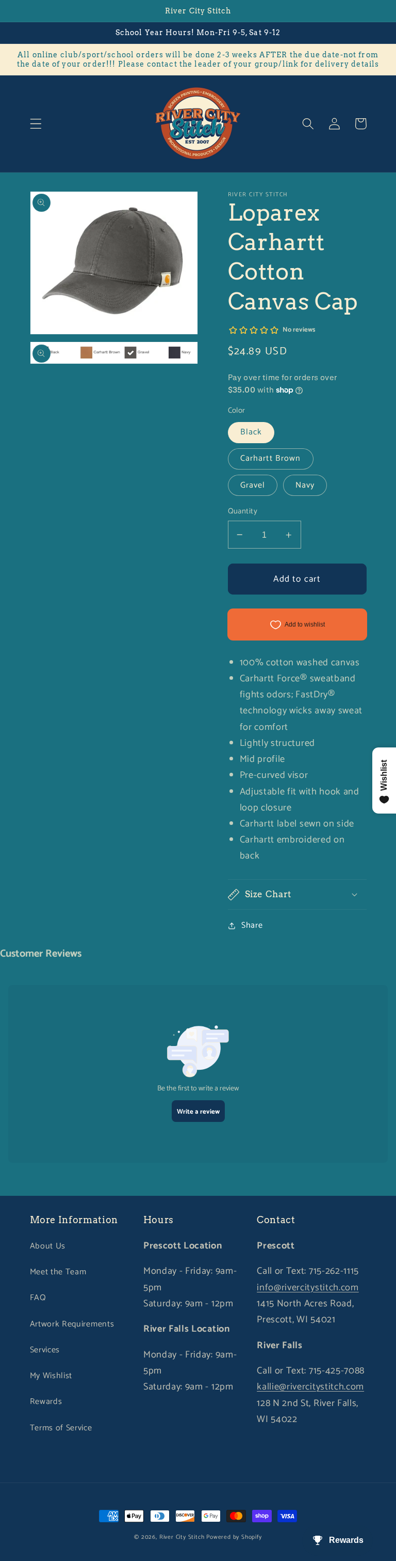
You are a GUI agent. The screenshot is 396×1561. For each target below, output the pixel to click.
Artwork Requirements (72, 1324)
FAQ (38, 1298)
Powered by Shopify (234, 1537)
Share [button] (251, 925)
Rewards (46, 1402)
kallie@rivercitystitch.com (310, 1387)
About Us (48, 1246)
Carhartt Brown (270, 458)
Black (251, 432)
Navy (305, 485)
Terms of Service (61, 1428)
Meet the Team (58, 1272)
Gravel (253, 485)
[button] (36, 124)
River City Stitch (182, 1537)
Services (45, 1350)
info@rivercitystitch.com (308, 1287)
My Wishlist (51, 1376)
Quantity (243, 511)
